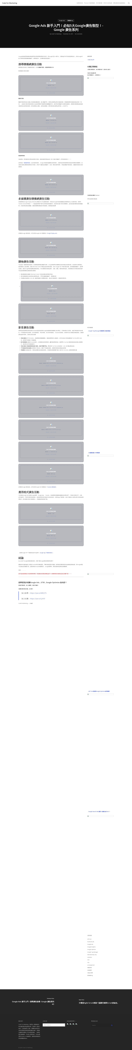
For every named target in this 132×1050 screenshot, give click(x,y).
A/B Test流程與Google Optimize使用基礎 (98, 691)
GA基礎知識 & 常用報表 (94, 452)
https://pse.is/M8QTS (38, 593)
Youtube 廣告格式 (51, 487)
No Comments (78, 34)
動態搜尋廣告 (27, 162)
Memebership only (92, 954)
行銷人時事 (90, 973)
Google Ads (62, 20)
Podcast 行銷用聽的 (89, 3)
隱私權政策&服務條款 (119, 3)
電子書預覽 (99, 3)
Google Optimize (91, 949)
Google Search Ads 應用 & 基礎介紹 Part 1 (99, 811)
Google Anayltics (91, 947)
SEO (88, 960)
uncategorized (90, 965)
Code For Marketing (9, 3)
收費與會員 (80, 3)
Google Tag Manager (92, 952)
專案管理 (89, 967)
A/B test (89, 939)
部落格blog (70, 20)
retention (89, 957)
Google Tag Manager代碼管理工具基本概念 (99, 331)
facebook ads (90, 941)
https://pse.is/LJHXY (37, 598)
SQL (88, 962)
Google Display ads (52, 233)
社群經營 (89, 970)
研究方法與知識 (108, 3)
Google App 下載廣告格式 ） (47, 552)
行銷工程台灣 (91, 59)
